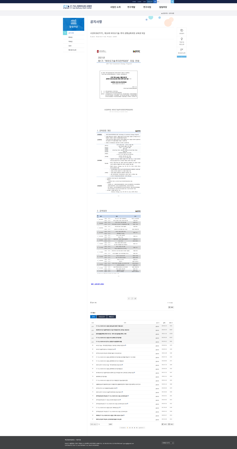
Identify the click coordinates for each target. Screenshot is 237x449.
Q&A (70, 46)
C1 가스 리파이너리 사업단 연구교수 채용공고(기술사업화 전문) (112, 380)
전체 (93, 317)
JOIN (144, 1)
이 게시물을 (170, 302)
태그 (171, 424)
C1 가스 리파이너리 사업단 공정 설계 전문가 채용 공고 (109, 326)
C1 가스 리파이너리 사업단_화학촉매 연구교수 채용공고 (110, 361)
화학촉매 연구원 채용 (101, 376)
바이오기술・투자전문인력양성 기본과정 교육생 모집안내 (110, 345)
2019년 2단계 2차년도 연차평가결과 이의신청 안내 (108, 353)
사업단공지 (102, 317)
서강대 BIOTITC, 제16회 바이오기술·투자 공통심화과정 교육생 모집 (117, 33)
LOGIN (139, 1)
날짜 (164, 323)
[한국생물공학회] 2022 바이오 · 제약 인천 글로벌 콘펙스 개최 (111, 334)
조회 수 (171, 323)
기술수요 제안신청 (181, 43)
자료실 (70, 41)
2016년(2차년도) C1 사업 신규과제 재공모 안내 (108, 400)
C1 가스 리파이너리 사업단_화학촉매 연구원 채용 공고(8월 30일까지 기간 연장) (115, 357)
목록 (172, 307)
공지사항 (71, 33)
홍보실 (70, 37)
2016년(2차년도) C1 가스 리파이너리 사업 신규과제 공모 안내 (111, 403)
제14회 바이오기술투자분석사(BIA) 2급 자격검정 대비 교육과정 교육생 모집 (115, 372)
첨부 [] (93, 302)
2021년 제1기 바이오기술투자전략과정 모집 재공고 (109, 392)
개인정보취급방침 (69, 440)
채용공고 (111, 317)
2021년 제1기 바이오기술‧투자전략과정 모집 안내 (109, 365)
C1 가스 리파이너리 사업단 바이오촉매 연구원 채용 (108, 337)
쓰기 (165, 424)
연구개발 (131, 7)
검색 (110, 424)
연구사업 (147, 7)
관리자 (93, 36)
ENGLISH (150, 1)
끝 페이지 (141, 427)
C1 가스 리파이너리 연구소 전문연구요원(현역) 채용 (109, 341)
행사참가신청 (72, 50)
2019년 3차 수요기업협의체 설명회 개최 (106, 388)
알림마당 (163, 7)
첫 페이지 (123, 427)
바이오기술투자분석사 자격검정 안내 (105, 349)
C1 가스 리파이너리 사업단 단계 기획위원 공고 (107, 407)
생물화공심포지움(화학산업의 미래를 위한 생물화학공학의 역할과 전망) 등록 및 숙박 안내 (118, 384)
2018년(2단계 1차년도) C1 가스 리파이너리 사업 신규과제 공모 (111, 411)
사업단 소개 (115, 7)
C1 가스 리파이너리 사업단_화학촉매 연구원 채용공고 (109, 369)
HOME (134, 1)
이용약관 (78, 440)
